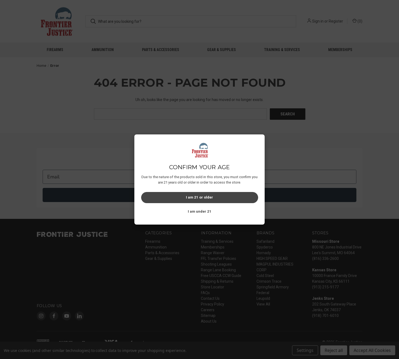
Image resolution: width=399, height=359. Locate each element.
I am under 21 (199, 211)
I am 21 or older (199, 197)
